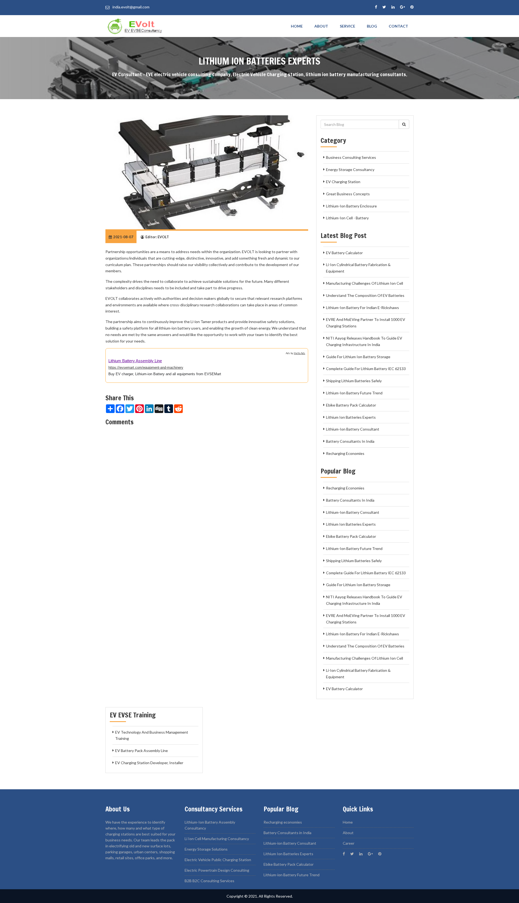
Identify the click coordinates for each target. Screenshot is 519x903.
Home (297, 26)
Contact (398, 26)
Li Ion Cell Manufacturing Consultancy (217, 838)
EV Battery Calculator (344, 252)
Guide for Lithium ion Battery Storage (358, 356)
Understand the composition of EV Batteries (365, 295)
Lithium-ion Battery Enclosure (351, 206)
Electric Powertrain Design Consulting (217, 870)
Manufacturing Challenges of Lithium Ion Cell (364, 283)
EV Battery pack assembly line (141, 750)
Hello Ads (299, 353)
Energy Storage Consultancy (350, 169)
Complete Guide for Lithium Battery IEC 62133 (366, 368)
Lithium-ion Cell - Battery (347, 218)
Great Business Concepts (348, 194)
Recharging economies (345, 453)
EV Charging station (343, 181)
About (321, 26)
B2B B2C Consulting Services (209, 880)
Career (348, 843)
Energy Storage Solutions (206, 849)
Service (347, 26)
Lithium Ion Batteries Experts (351, 417)
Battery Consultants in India (350, 441)
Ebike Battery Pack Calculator (351, 405)
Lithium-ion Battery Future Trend (354, 393)
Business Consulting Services (351, 157)
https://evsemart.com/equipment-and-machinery (145, 367)
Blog (372, 26)
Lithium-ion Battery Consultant (352, 429)
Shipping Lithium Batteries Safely (354, 380)
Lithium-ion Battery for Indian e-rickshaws (362, 307)
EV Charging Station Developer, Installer (149, 762)
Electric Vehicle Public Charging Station (218, 859)
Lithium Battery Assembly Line (135, 360)
